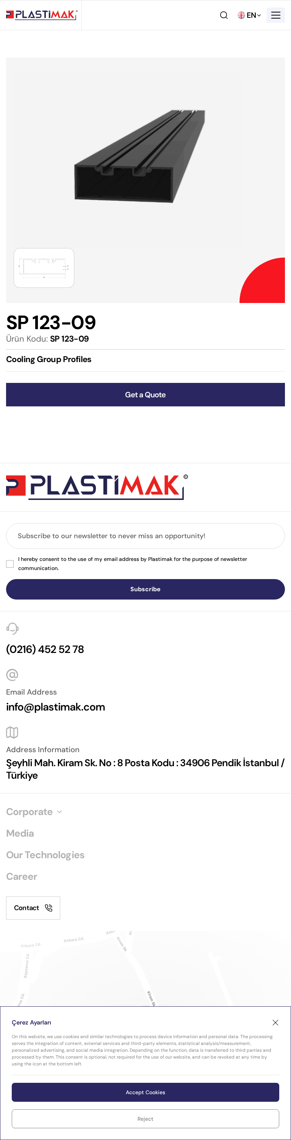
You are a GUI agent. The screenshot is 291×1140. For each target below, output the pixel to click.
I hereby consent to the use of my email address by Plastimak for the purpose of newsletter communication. (132, 564)
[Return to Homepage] (42, 15)
